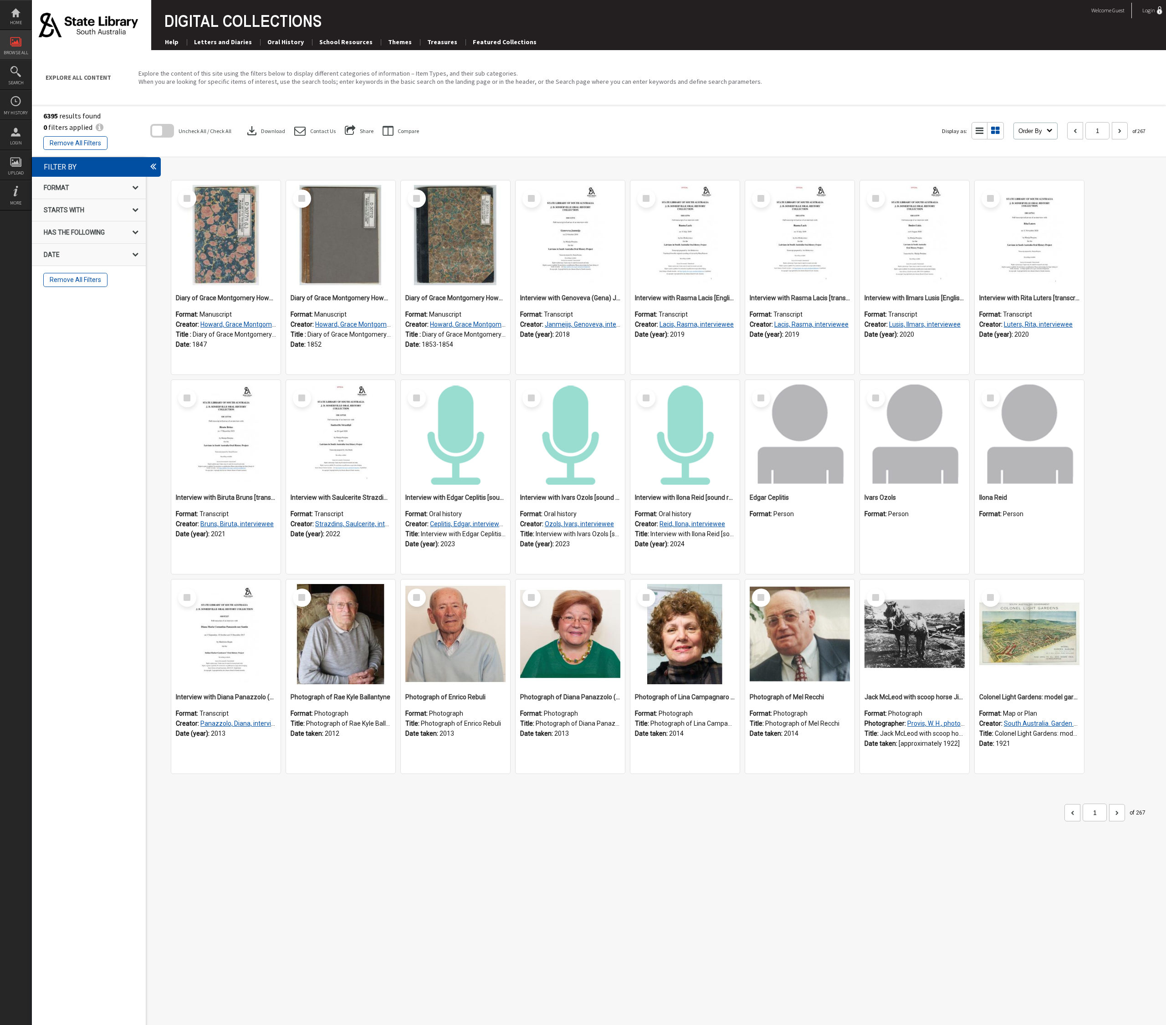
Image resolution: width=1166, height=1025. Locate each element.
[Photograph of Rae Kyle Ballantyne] (341, 634)
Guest (1118, 10)
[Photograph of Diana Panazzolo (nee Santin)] (570, 634)
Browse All (16, 53)
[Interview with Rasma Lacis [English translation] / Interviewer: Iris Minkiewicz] (685, 235)
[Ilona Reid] (1029, 434)
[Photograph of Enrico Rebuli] (455, 634)
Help (172, 42)
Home (16, 23)
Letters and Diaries (223, 42)
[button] (315, 131)
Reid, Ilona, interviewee (692, 524)
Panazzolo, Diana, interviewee (243, 723)
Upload (16, 173)
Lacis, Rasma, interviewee (697, 324)
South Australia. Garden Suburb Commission (1068, 723)
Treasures (442, 42)
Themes (400, 42)
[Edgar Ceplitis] (800, 434)
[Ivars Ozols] (914, 434)
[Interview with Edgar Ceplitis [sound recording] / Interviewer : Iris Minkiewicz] (455, 434)
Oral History (285, 42)
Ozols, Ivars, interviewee (579, 524)
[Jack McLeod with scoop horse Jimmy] (914, 634)
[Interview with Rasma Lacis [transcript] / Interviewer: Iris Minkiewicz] (800, 235)
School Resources (346, 42)
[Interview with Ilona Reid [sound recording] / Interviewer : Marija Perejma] (685, 434)
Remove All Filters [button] (75, 143)
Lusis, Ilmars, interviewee (925, 324)
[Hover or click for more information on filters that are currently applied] (99, 127)
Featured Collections (505, 42)
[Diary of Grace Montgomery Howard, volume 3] (455, 235)
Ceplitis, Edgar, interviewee (468, 524)
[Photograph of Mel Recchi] (800, 634)
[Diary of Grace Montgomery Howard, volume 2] (341, 235)
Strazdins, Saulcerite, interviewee (363, 524)
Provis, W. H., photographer (945, 723)
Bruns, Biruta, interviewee (237, 524)
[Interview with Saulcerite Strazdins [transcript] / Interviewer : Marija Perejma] (341, 434)
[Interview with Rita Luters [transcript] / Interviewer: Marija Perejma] (1029, 235)
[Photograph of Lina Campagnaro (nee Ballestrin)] (685, 634)
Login (16, 143)
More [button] (15, 203)
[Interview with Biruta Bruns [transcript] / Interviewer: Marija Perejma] (226, 434)
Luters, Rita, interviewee (1038, 324)
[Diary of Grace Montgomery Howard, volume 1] (226, 235)
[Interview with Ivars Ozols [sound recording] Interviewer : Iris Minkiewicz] (570, 434)
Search (16, 83)
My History (16, 113)
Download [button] (265, 131)
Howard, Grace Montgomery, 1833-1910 (257, 324)
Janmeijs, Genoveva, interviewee (592, 324)
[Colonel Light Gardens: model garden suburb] (1029, 634)
